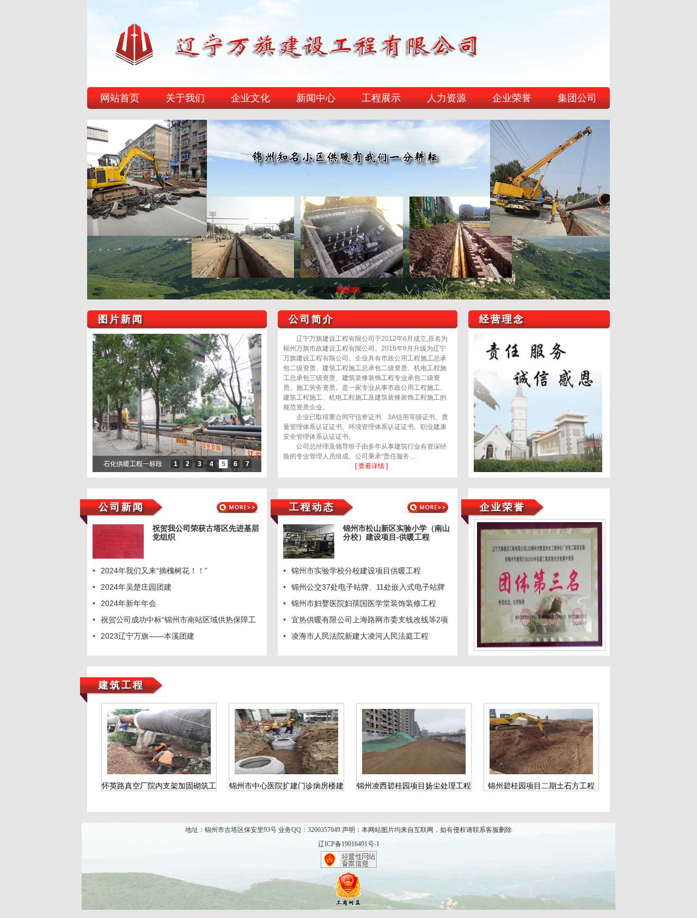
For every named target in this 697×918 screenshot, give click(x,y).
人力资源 (446, 98)
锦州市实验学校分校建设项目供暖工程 (356, 570)
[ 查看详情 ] (371, 466)
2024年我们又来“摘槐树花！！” (154, 570)
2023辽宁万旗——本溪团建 (147, 636)
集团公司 (577, 98)
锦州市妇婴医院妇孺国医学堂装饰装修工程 (363, 603)
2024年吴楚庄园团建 (136, 587)
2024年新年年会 (128, 603)
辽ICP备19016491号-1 (349, 844)
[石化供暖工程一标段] (177, 403)
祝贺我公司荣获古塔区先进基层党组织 (205, 532)
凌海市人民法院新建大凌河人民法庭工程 (360, 636)
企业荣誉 (511, 98)
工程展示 (381, 98)
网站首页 (119, 98)
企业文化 (250, 98)
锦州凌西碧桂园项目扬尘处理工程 (286, 785)
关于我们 (185, 98)
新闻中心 (315, 98)
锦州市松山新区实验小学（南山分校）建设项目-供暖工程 (396, 532)
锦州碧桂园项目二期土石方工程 (413, 785)
